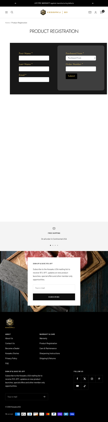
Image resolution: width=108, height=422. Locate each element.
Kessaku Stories (12, 353)
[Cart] (101, 12)
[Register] (44, 397)
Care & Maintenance (48, 348)
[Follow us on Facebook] (77, 378)
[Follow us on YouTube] (77, 386)
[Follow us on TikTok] (84, 386)
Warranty (43, 338)
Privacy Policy (11, 358)
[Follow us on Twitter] (84, 378)
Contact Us (10, 343)
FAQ (7, 363)
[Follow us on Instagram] (91, 378)
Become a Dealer (12, 348)
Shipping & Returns (48, 358)
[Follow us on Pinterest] (99, 378)
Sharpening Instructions (50, 353)
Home (7, 23)
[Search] (12, 12)
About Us (9, 338)
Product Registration (48, 343)
